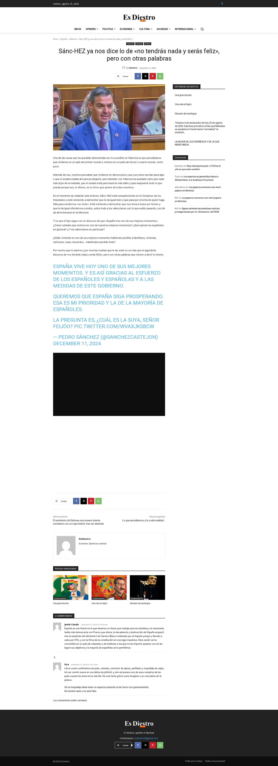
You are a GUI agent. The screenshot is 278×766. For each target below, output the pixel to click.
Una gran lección (61, 603)
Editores (73, 39)
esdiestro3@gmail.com (146, 738)
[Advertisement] (109, 450)
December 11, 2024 (77, 343)
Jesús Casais (71, 624)
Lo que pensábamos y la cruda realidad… (143, 520)
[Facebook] (138, 76)
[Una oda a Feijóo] (109, 587)
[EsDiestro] (124, 67)
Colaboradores (60, 598)
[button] (202, 29)
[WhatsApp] (160, 76)
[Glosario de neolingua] (147, 587)
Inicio (55, 39)
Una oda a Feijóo (99, 603)
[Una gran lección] (70, 587)
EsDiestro (133, 68)
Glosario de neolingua (140, 603)
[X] (222, 3)
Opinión (63, 39)
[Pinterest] (152, 76)
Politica (147, 44)
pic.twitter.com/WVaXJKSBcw (114, 326)
